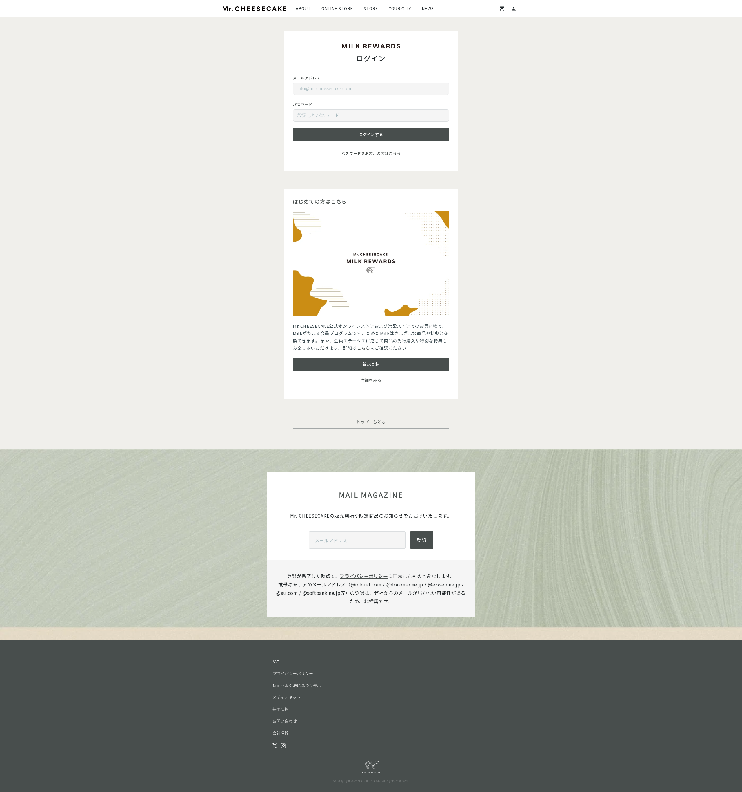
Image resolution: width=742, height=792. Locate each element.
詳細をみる (371, 380)
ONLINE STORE (337, 8)
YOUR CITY (400, 8)
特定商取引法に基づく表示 (296, 685)
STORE (371, 8)
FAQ (275, 661)
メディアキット (286, 697)
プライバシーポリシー (364, 575)
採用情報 (280, 709)
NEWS (428, 8)
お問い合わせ (284, 721)
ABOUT (303, 8)
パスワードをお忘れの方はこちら (371, 153)
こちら (363, 348)
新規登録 (371, 364)
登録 (422, 540)
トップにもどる (371, 422)
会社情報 (280, 733)
